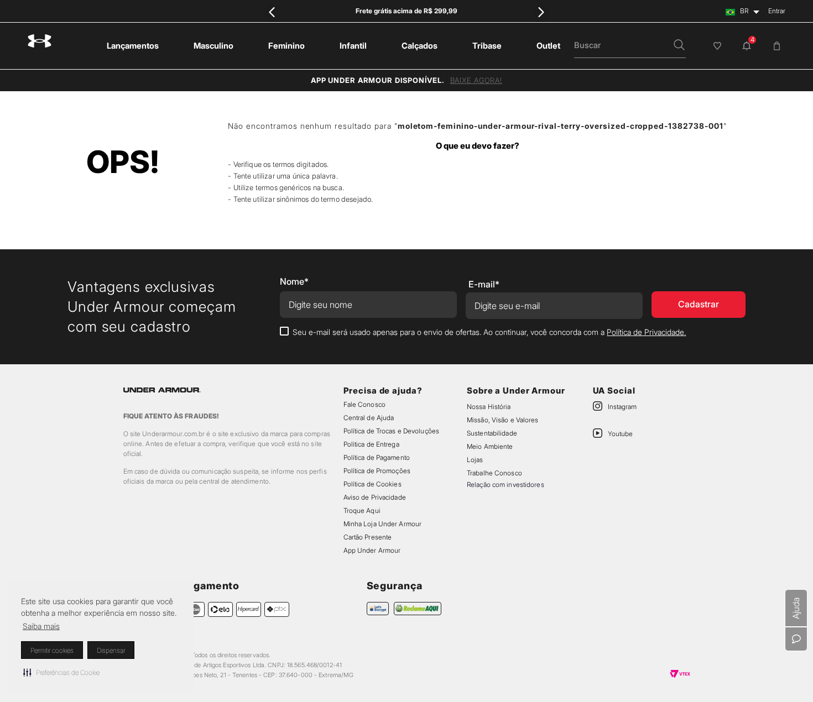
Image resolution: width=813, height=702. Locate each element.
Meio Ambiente (490, 446)
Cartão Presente (367, 537)
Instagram (622, 406)
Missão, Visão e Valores (503, 420)
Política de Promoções (376, 471)
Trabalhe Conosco (494, 473)
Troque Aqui (362, 510)
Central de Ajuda (368, 417)
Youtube (620, 433)
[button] (61, 672)
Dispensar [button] (111, 650)
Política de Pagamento (376, 457)
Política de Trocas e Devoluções (391, 431)
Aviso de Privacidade (374, 497)
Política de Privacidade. (646, 332)
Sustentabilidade (492, 433)
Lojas (475, 459)
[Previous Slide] (272, 11)
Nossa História (489, 406)
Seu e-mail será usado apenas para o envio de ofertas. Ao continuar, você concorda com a (489, 332)
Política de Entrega (371, 444)
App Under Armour (372, 550)
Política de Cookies (372, 484)
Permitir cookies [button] (52, 650)
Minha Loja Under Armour (382, 524)
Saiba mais (41, 626)
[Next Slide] (540, 11)
